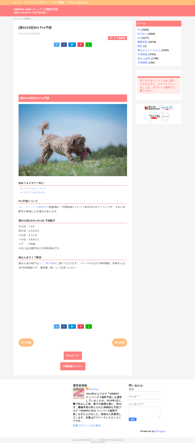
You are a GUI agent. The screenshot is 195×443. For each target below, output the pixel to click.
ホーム (17, 2)
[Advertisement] (73, 69)
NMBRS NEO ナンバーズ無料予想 (36, 9)
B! (72, 44)
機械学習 (142, 42)
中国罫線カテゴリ (73, 366)
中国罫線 (121, 38)
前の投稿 (119, 342)
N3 (139, 29)
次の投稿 (26, 342)
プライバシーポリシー (36, 2)
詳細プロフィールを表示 (87, 425)
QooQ (102, 442)
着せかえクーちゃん (148, 50)
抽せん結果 (143, 58)
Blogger (160, 431)
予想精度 (142, 62)
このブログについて (34, 188)
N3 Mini (142, 33)
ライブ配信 (58, 2)
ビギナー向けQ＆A (78, 2)
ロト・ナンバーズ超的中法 (34, 207)
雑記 (140, 46)
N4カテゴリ (73, 355)
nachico (94, 389)
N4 (111, 38)
